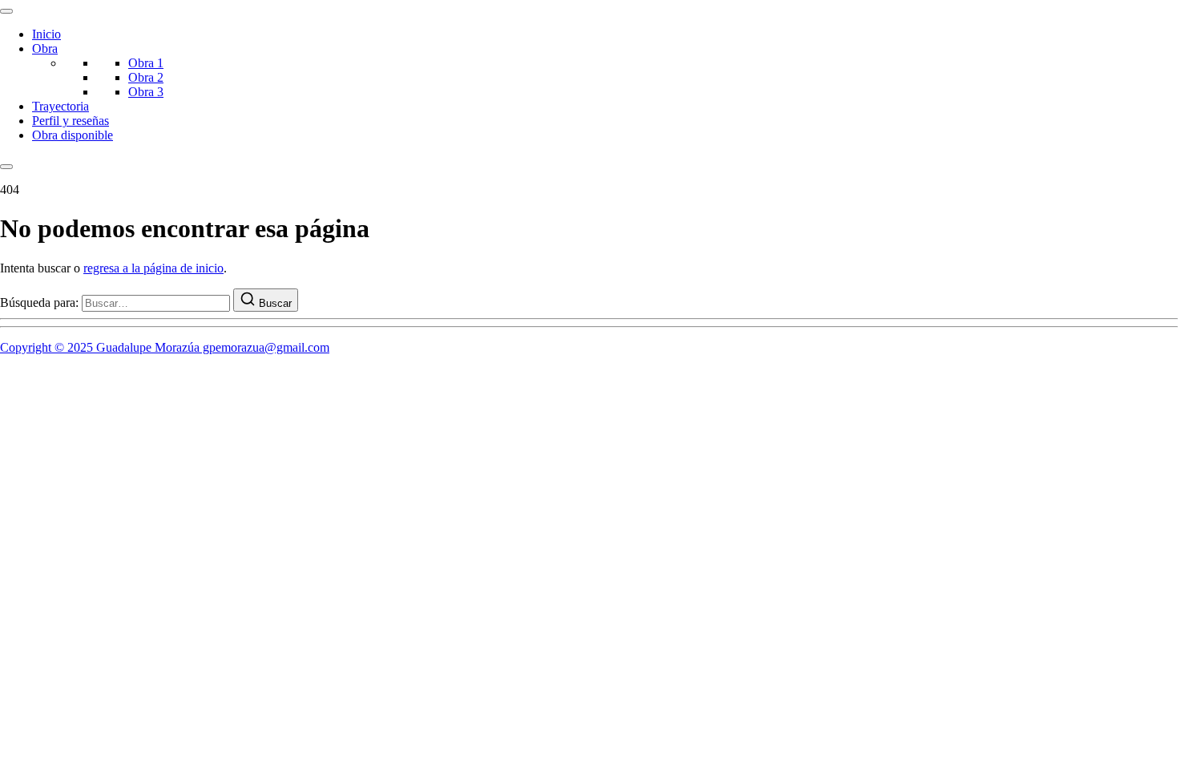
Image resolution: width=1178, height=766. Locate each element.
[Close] (6, 166)
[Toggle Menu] (6, 11)
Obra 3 (145, 92)
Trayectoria (60, 106)
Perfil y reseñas (70, 120)
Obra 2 (145, 77)
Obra (45, 48)
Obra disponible (72, 135)
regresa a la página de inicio (153, 268)
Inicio (46, 34)
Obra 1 (145, 63)
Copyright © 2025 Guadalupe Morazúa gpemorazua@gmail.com (164, 347)
